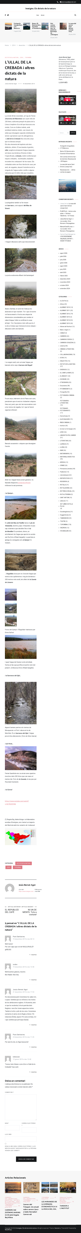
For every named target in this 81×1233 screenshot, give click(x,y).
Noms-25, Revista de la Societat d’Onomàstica (36, 26)
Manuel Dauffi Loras (66, 226)
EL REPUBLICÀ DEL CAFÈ (13, 909)
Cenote (56, 1228)
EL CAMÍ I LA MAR (65, 373)
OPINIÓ (62, 465)
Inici (38, 15)
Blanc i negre (64, 330)
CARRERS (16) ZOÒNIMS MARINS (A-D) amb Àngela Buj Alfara (12, 1214)
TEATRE (62, 521)
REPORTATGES (65, 478)
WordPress (8, 1230)
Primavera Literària (66, 468)
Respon (34, 955)
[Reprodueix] (61, 103)
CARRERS (63, 336)
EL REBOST (63, 376)
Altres (62, 304)
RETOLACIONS (64, 488)
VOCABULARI (64, 531)
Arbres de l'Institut (66, 326)
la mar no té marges (66, 429)
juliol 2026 (63, 256)
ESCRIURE (63, 379)
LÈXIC (21, 57)
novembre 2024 (65, 282)
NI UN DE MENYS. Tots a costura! (29, 911)
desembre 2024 (65, 279)
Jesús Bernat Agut (11, 83)
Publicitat (63, 472)
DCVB (62, 357)
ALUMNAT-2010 (65, 307)
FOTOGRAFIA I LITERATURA (64, 402)
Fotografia (63, 392)
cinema (62, 346)
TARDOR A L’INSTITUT (64, 1207)
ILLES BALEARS (65, 419)
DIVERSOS (63, 369)
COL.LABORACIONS (66, 354)
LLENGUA (63, 444)
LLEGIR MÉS (63, 82)
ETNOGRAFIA (64, 382)
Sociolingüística (65, 511)
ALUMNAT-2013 (65, 317)
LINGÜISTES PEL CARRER (68, 435)
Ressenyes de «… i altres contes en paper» (67, 171)
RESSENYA (63, 481)
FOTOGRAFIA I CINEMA (67, 395)
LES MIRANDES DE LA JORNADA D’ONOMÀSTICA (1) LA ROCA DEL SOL (49, 1205)
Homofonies (64, 416)
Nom (7, 1123)
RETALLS (63, 485)
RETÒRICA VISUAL (66, 491)
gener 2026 (63, 263)
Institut (62, 425)
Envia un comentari (26, 1159)
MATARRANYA (64, 453)
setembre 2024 (65, 288)
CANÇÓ (62, 333)
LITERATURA (64, 440)
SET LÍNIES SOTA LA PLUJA (66, 505)
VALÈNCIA (63, 527)
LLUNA (62, 447)
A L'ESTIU (63, 301)
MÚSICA (62, 462)
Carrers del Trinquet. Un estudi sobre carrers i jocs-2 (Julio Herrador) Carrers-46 (31, 1209)
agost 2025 (63, 266)
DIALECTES (63, 361)
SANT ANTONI (64, 497)
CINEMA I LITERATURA (67, 349)
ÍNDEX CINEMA (64, 422)
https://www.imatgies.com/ (26, 891)
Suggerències (64, 515)
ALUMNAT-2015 (65, 323)
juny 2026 (63, 259)
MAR (61, 450)
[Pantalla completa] (75, 103)
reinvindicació (64, 475)
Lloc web (8, 1134)
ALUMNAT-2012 (65, 314)
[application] (67, 100)
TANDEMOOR (64, 518)
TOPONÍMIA (28, 57)
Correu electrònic (29, 1124)
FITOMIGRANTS (65, 389)
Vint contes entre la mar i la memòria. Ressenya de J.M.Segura (54, 29)
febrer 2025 (64, 276)
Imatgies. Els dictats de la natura (40, 8)
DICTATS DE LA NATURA (11, 57)
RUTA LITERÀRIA (65, 494)
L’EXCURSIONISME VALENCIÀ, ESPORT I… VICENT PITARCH (67, 239)
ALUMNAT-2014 (65, 320)
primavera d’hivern (24, 483)
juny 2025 (63, 269)
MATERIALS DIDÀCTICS (67, 457)
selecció (62, 501)
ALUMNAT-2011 (65, 310)
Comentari (9, 1092)
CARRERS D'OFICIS (66, 339)
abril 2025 (63, 272)
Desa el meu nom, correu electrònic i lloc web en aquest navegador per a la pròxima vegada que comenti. (20, 1148)
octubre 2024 (64, 285)
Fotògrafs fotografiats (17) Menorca (18, 26)
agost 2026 (63, 253)
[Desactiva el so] (73, 103)
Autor (42, 15)
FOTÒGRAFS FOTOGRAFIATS (65, 409)
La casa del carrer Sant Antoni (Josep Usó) (72, 27)
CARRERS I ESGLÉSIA (66, 342)
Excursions (63, 385)
